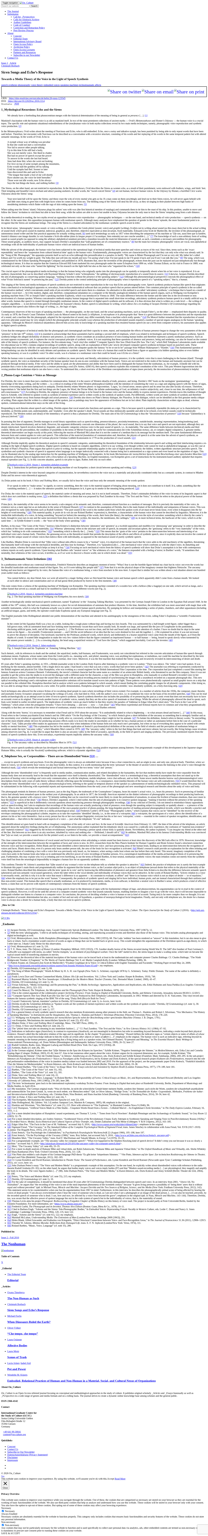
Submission (12, 14)
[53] (92, 756)
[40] (171, 640)
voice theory (37, 85)
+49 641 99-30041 (12, 1431)
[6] (83, 233)
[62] (123, 832)
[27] (81, 507)
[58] (128, 802)
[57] (12, 802)
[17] (23, 392)
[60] (133, 813)
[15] (36, 334)
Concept (17, 36)
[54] (19, 767)
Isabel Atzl (26, 1363)
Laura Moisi (13, 1351)
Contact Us (12, 58)
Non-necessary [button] (8, 1522)
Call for (24, 17)
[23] (134, 467)
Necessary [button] (6, 1508)
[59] (78, 810)
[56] (39, 799)
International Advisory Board (27, 41)
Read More (120, 1478)
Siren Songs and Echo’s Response (28, 1310)
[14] (144, 317)
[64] (135, 848)
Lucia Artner (13, 1363)
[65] (143, 864)
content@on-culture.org (14, 1434)
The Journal (13, 11)
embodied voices (52, 85)
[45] (113, 704)
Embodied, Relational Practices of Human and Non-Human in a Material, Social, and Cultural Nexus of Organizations (81, 1380)
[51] (75, 742)
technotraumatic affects (90, 85)
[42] (147, 666)
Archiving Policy (21, 47)
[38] (115, 580)
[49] (83, 729)
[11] (166, 274)
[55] (178, 781)
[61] (27, 829)
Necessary (10, 1511)
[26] (10, 499)
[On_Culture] (26, 2)
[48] (31, 726)
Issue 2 (4, 63)
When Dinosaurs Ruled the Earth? (29, 1322)
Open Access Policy (23, 44)
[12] (122, 276)
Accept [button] (110, 1478)
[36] (49, 558)
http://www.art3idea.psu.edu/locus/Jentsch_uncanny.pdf (142, 1135)
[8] (132, 241)
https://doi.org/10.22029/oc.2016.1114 (26, 101)
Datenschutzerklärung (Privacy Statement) (27, 1454)
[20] (21, 416)
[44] (188, 693)
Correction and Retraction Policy (29, 27)
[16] (172, 347)
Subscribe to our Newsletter (26, 55)
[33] (98, 531)
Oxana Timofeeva (16, 1292)
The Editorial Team (16, 1274)
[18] (71, 397)
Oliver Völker (14, 1328)
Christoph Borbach (10, 65)
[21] (134, 438)
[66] (3, 878)
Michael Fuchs (14, 1316)
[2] (20, 126)
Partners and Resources (24, 52)
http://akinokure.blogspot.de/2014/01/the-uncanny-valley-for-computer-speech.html (80, 1143)
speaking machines (69, 85)
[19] (179, 413)
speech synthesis (9, 85)
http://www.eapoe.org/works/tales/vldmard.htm (114, 1124)
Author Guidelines (22, 22)
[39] (87, 596)
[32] (50, 531)
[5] (85, 204)
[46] (188, 712)
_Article (12, 63)
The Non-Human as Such (23, 1298)
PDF (16, 104)
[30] (83, 520)
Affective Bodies (17, 1345)
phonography (24, 85)
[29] (133, 518)
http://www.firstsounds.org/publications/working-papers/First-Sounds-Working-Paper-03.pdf (53, 965)
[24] (137, 488)
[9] (181, 258)
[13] (57, 279)
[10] (138, 266)
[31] (52, 528)
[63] (127, 835)
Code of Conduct (21, 25)
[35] (130, 553)
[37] (102, 567)
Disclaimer (12, 1457)
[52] (98, 750)
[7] (151, 236)
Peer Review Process (23, 30)
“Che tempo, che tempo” (22, 1333)
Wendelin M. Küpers (17, 1375)
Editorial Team (20, 38)
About (10, 33)
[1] (146, 115)
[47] (134, 718)
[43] (180, 686)
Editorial (12, 1280)
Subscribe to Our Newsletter (21, 1452)
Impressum (12, 1460)
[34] (68, 547)
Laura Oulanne (14, 1339)
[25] (45, 496)
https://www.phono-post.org (68, 1203)
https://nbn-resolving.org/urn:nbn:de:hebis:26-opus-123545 (36, 98)
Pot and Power (16, 1369)
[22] (204, 454)
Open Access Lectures (24, 49)
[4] (113, 191)
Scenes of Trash (17, 1357)
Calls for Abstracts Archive (26, 19)
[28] (30, 512)
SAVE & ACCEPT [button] (10, 1533)
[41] (79, 648)
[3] (57, 183)
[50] (112, 734)
